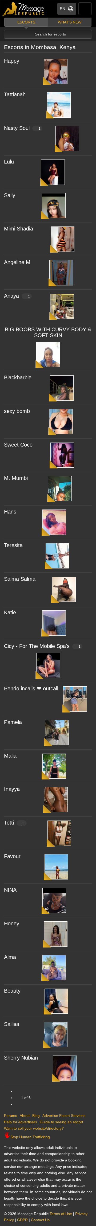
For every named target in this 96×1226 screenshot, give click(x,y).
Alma (10, 957)
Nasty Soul (22, 128)
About (25, 1115)
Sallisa (11, 1024)
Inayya (12, 789)
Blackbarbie (17, 377)
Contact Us (40, 1220)
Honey (11, 923)
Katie (10, 612)
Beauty (12, 991)
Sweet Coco (18, 445)
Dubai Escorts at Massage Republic (24, 9)
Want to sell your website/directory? (34, 1128)
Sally (9, 195)
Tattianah (15, 94)
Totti (14, 823)
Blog (36, 1115)
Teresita (13, 545)
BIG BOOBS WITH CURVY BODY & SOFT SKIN (48, 332)
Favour (12, 856)
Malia (10, 756)
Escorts (26, 22)
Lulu (9, 162)
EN (62, 8)
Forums (10, 1115)
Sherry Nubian (21, 1058)
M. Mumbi (16, 478)
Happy (11, 61)
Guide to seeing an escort (61, 1122)
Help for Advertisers (20, 1122)
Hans (10, 512)
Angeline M (17, 262)
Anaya (17, 296)
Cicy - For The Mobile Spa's (42, 646)
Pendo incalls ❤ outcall (31, 688)
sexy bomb (17, 411)
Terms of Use (61, 1214)
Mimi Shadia (18, 229)
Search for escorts (50, 34)
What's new (69, 22)
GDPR (22, 1220)
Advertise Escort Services (63, 1115)
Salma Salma (19, 579)
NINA (10, 890)
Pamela (13, 722)
